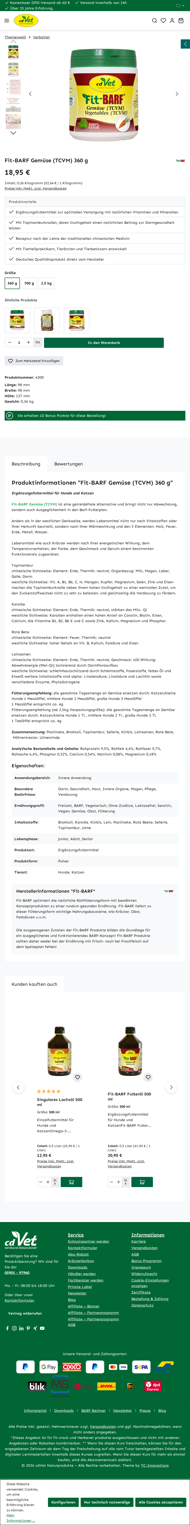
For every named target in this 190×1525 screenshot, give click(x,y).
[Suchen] (154, 20)
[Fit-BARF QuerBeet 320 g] (76, 320)
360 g (12, 283)
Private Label (80, 1287)
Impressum (141, 1267)
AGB (135, 1254)
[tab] (26, 464)
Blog (72, 1299)
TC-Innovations (155, 1465)
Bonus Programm (146, 1261)
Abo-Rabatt (78, 1254)
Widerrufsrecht (144, 1274)
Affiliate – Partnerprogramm (93, 1312)
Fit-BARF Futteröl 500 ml (129, 1097)
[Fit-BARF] (180, 160)
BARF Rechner (93, 1410)
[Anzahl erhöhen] (28, 342)
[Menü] (6, 20)
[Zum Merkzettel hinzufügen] (77, 1077)
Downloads (77, 1267)
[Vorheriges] (30, 94)
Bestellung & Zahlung (149, 1299)
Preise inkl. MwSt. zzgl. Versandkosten (36, 188)
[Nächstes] (177, 94)
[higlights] (185, 44)
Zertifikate (141, 1292)
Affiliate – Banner (83, 1306)
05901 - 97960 (17, 1272)
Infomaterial (35, 1410)
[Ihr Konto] (172, 20)
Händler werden (82, 1274)
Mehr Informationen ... (20, 1518)
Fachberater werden (85, 1280)
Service (76, 1235)
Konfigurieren (63, 1502)
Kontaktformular (19, 1300)
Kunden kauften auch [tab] (34, 984)
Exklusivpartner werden (88, 1241)
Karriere (138, 1241)
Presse (145, 1410)
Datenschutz (142, 1305)
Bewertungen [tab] (68, 464)
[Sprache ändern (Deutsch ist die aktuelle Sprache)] (180, 5)
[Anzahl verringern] (10, 342)
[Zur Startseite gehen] (79, 20)
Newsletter (77, 1293)
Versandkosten (144, 1248)
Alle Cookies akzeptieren (161, 1502)
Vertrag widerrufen (25, 1313)
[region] (95, 94)
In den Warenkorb (104, 342)
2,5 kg (46, 283)
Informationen (148, 1235)
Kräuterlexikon (81, 1261)
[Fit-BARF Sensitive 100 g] (17, 320)
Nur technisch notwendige (107, 1502)
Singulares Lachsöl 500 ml (59, 1102)
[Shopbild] (103, 94)
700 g (29, 283)
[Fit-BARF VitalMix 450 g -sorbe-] (47, 320)
